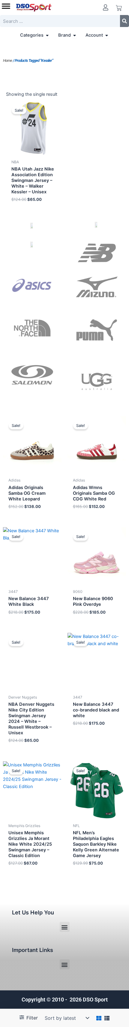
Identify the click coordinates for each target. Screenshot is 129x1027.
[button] (65, 927)
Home (7, 60)
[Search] (124, 21)
